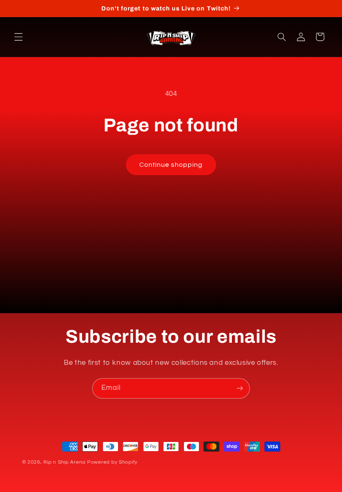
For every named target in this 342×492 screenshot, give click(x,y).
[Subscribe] (239, 388)
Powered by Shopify (112, 462)
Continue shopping (171, 164)
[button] (18, 36)
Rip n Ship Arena (64, 462)
